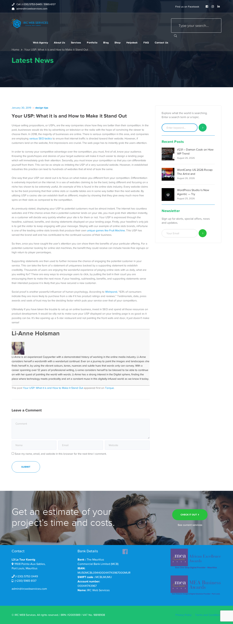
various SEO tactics (40, 138)
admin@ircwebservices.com (29, 588)
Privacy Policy (183, 614)
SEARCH (175, 35)
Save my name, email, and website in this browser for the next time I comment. (60, 453)
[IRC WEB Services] (30, 23)
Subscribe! (203, 233)
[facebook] (125, 550)
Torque (109, 387)
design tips (41, 107)
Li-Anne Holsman (36, 333)
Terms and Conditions (208, 614)
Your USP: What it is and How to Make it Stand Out (53, 387)
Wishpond (111, 291)
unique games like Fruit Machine (106, 230)
